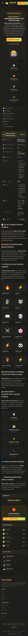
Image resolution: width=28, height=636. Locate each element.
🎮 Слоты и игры (7, 116)
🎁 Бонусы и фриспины (8, 113)
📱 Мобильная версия (8, 126)
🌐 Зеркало (5, 123)
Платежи (3, 607)
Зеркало (3, 596)
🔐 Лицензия (6, 121)
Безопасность (4, 605)
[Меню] (2, 3)
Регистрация (22, 3)
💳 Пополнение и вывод (8, 118)
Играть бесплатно (14, 44)
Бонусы (3, 594)
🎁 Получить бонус (14, 39)
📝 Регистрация (6, 110)
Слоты (2, 592)
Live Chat (3, 616)
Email (2, 618)
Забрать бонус (14, 518)
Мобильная (4, 599)
